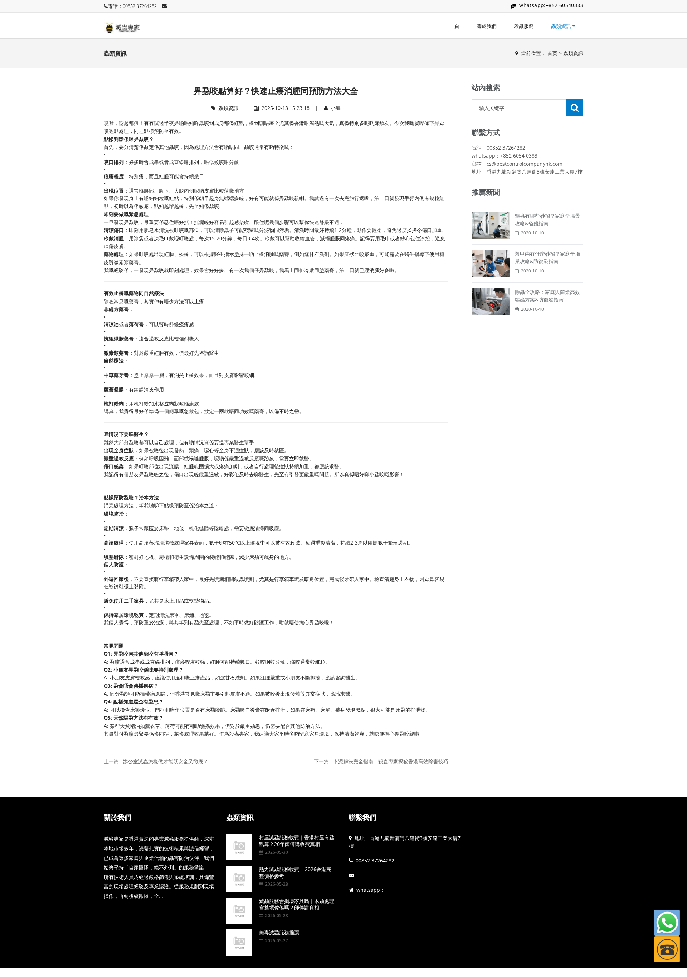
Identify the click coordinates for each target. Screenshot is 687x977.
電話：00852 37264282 (132, 6)
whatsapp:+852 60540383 (551, 5)
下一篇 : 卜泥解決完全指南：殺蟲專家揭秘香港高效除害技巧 (381, 761)
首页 (552, 53)
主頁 (454, 26)
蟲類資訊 (561, 26)
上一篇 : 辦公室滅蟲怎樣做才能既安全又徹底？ (156, 761)
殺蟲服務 (524, 26)
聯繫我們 (362, 817)
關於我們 (487, 26)
